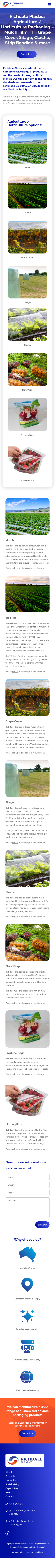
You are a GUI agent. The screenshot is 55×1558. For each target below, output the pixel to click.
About (8, 1472)
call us (15, 568)
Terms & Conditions (35, 1552)
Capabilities (11, 1488)
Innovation (10, 1480)
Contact (9, 1496)
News (8, 1492)
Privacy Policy (17, 1552)
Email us (42, 1224)
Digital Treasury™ (38, 1547)
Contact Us (26, 54)
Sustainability (12, 1484)
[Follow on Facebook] (7, 1533)
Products (10, 1476)
